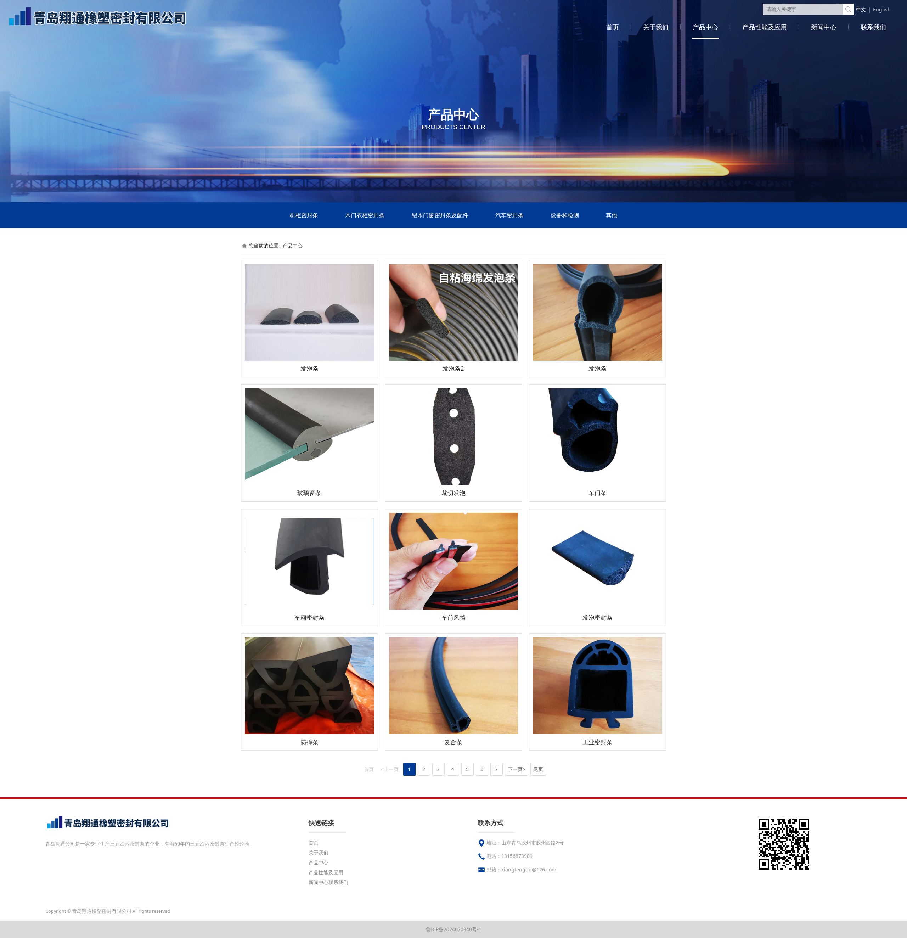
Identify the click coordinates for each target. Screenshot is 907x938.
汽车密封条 (509, 215)
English (882, 9)
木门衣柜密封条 (365, 215)
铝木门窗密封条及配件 (440, 215)
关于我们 (656, 27)
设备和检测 (565, 215)
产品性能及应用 (764, 27)
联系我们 (873, 27)
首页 (612, 27)
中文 (861, 9)
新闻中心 (823, 27)
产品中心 (705, 27)
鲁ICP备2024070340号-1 (453, 929)
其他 (611, 215)
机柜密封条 (304, 215)
